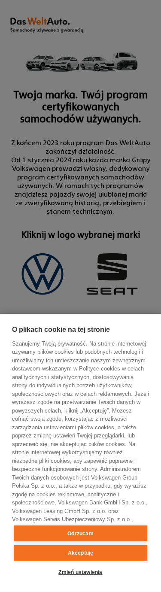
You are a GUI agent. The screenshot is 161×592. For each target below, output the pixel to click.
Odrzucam (80, 534)
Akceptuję (81, 553)
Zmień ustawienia (80, 572)
